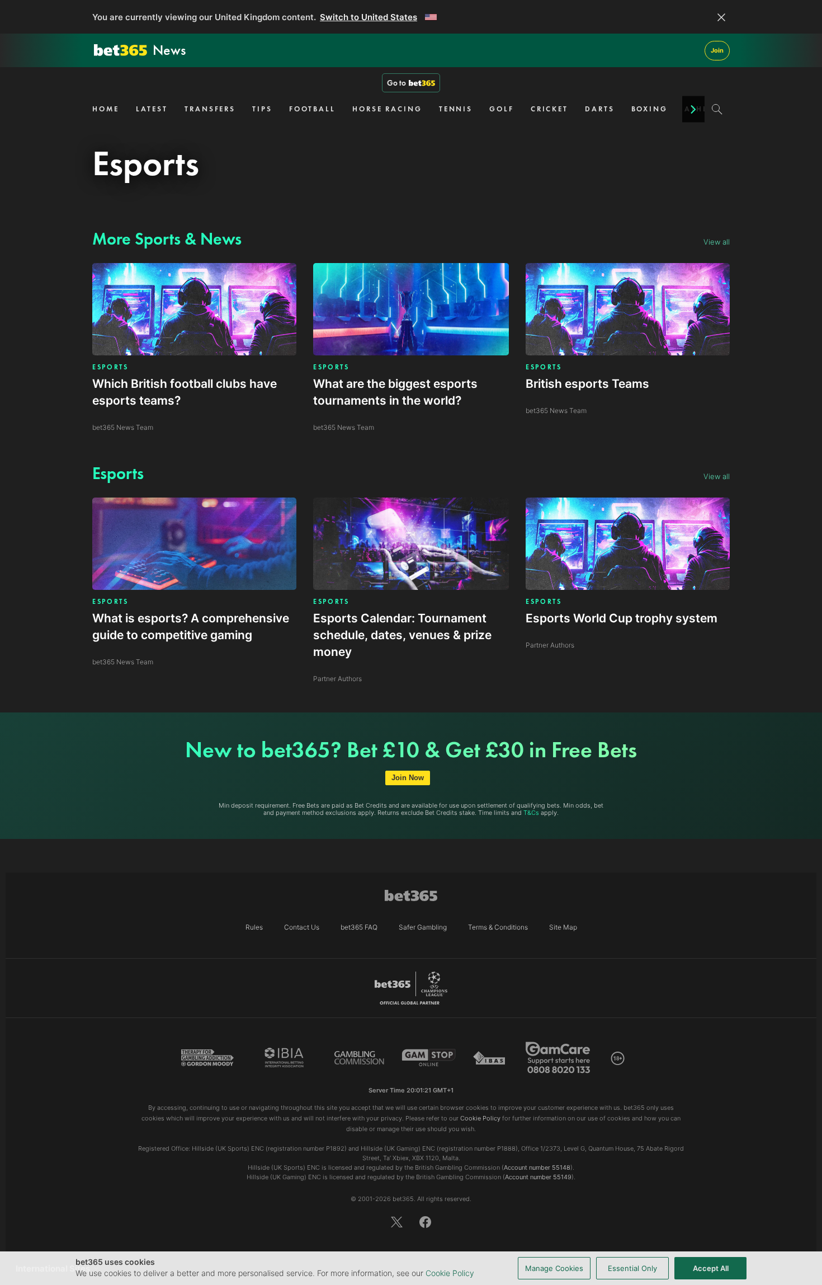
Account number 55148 (537, 1167)
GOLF (501, 109)
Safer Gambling (423, 927)
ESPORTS (110, 367)
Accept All (711, 1268)
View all (716, 241)
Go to (396, 83)
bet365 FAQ (359, 927)
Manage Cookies (554, 1268)
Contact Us (301, 927)
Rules (254, 927)
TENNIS (456, 109)
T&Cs (531, 813)
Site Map (563, 927)
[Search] (717, 109)
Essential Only (632, 1268)
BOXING (649, 109)
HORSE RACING (387, 109)
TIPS (262, 109)
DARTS (600, 109)
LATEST (152, 109)
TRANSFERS (210, 109)
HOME (105, 109)
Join (717, 50)
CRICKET (549, 109)
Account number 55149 (538, 1177)
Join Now (407, 777)
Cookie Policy (450, 1273)
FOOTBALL (312, 109)
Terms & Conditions (498, 927)
